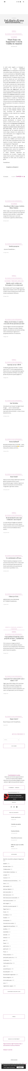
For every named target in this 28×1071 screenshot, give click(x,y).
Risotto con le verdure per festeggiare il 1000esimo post (14, 284)
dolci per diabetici (7, 889)
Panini (4, 943)
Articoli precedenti (18, 734)
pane (4, 940)
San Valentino (14, 403)
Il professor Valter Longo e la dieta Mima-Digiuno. (14, 207)
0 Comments (5, 176)
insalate (5, 917)
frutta (4, 912)
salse (4, 966)
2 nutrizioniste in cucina (14, 775)
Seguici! (25, 1063)
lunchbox (5, 929)
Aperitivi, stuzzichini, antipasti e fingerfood (14, 628)
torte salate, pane (7, 980)
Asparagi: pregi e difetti (14, 365)
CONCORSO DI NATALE (9, 872)
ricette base (6, 960)
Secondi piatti (6, 971)
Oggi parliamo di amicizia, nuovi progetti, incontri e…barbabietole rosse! (14, 638)
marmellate (6, 931)
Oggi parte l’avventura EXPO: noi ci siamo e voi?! (14, 679)
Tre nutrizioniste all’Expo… (14, 558)
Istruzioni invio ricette (8, 923)
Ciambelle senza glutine (16, 824)
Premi (4, 951)
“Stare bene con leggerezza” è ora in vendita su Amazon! (14, 41)
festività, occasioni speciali (9, 906)
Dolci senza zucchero (8, 900)
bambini (14, 631)
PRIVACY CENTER (7, 1049)
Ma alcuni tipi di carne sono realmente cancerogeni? (14, 518)
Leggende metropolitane (9, 926)
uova (4, 983)
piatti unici (5, 949)
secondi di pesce (7, 968)
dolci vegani (6, 903)
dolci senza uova (7, 894)
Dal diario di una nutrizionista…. (10, 880)
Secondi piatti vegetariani (9, 974)
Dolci (4, 883)
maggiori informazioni (10, 1067)
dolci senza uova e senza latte (10, 897)
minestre (5, 937)
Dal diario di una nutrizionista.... (14, 243)
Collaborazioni (6, 869)
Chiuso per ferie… (14, 596)
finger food (6, 909)
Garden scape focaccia (15, 817)
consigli (14, 275)
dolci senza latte (7, 892)
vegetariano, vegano (8, 986)
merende (5, 934)
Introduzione (6, 920)
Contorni (5, 877)
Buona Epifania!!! (14, 441)
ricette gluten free (7, 963)
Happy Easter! (14, 719)
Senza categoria (7, 977)
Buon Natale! (14, 477)
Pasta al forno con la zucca (16, 837)
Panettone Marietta (15, 831)
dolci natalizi (6, 886)
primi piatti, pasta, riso (17, 280)
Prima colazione (7, 954)
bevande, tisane (7, 866)
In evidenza (14, 36)
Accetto (20, 1067)
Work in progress (14, 246)
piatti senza (6, 946)
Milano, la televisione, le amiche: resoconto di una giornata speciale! (14, 322)
